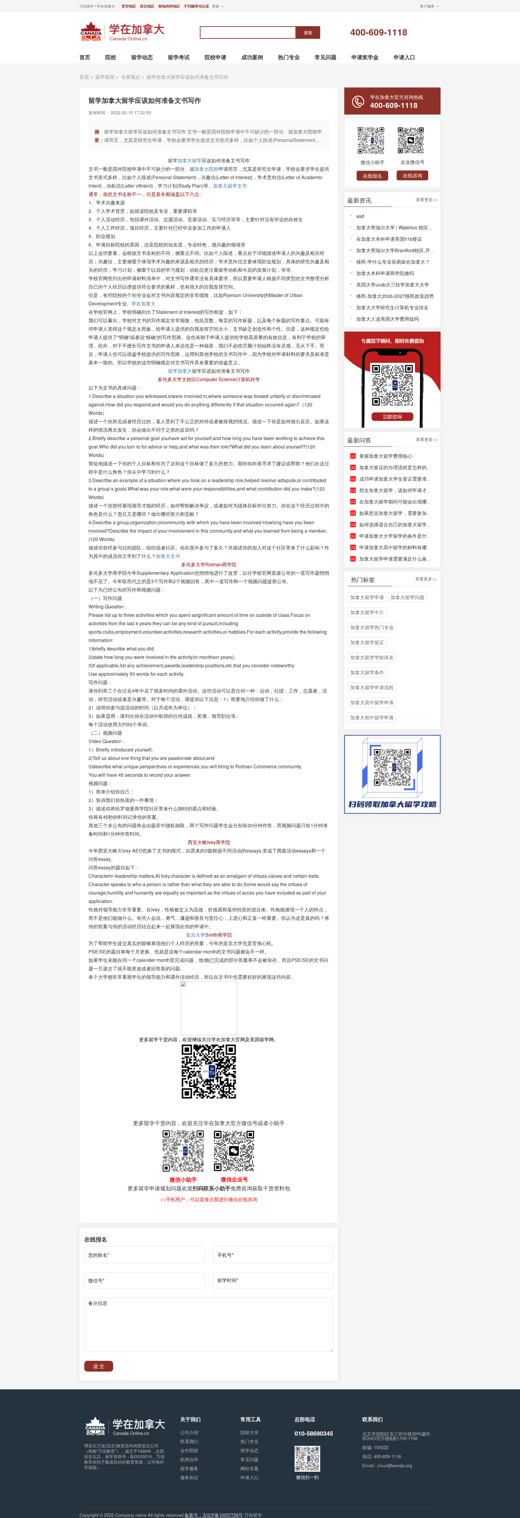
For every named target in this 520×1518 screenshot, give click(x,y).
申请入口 (249, 1477)
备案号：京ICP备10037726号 (213, 1515)
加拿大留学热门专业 (372, 627)
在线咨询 (412, 175)
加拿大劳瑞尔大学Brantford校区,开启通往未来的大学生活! (417, 250)
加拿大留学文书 (230, 185)
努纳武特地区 (169, 6)
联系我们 (189, 1441)
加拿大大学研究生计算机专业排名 (392, 307)
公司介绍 (189, 1432)
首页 (84, 76)
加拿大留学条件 (367, 672)
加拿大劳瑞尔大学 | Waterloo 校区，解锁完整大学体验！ (416, 227)
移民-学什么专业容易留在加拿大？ (393, 261)
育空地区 (129, 6)
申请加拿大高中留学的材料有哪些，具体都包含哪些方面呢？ (424, 547)
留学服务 (189, 1468)
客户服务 (427, 5)
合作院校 (189, 1450)
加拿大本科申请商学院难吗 (385, 273)
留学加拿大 (180, 370)
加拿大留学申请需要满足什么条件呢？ (400, 558)
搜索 (308, 32)
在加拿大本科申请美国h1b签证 (389, 238)
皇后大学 (195, 934)
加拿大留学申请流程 (372, 687)
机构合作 (189, 1459)
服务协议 (189, 1477)
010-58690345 (314, 1433)
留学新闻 (105, 76)
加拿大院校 (206, 168)
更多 (215, 5)
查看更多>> (427, 199)
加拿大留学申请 (367, 597)
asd (360, 216)
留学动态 (249, 1450)
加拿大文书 (168, 555)
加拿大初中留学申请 (372, 717)
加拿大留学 (190, 160)
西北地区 (147, 6)
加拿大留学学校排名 (372, 657)
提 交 (98, 1366)
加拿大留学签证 (367, 642)
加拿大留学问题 (407, 597)
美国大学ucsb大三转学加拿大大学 (392, 284)
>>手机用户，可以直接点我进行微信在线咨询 (208, 1199)
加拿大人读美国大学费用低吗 (387, 318)
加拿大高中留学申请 (372, 702)
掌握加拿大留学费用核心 (385, 455)
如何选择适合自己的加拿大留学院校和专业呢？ (409, 524)
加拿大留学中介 (367, 612)
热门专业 (249, 1441)
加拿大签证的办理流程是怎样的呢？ (397, 467)
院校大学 (249, 1432)
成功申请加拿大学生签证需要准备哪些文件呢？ (409, 478)
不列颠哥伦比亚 (196, 6)
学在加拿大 (144, 303)
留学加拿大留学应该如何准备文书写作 (187, 76)
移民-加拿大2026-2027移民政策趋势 (395, 295)
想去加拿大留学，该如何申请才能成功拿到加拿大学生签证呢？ (426, 490)
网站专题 (249, 1468)
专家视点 (130, 76)
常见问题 (249, 1459)
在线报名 (372, 175)
